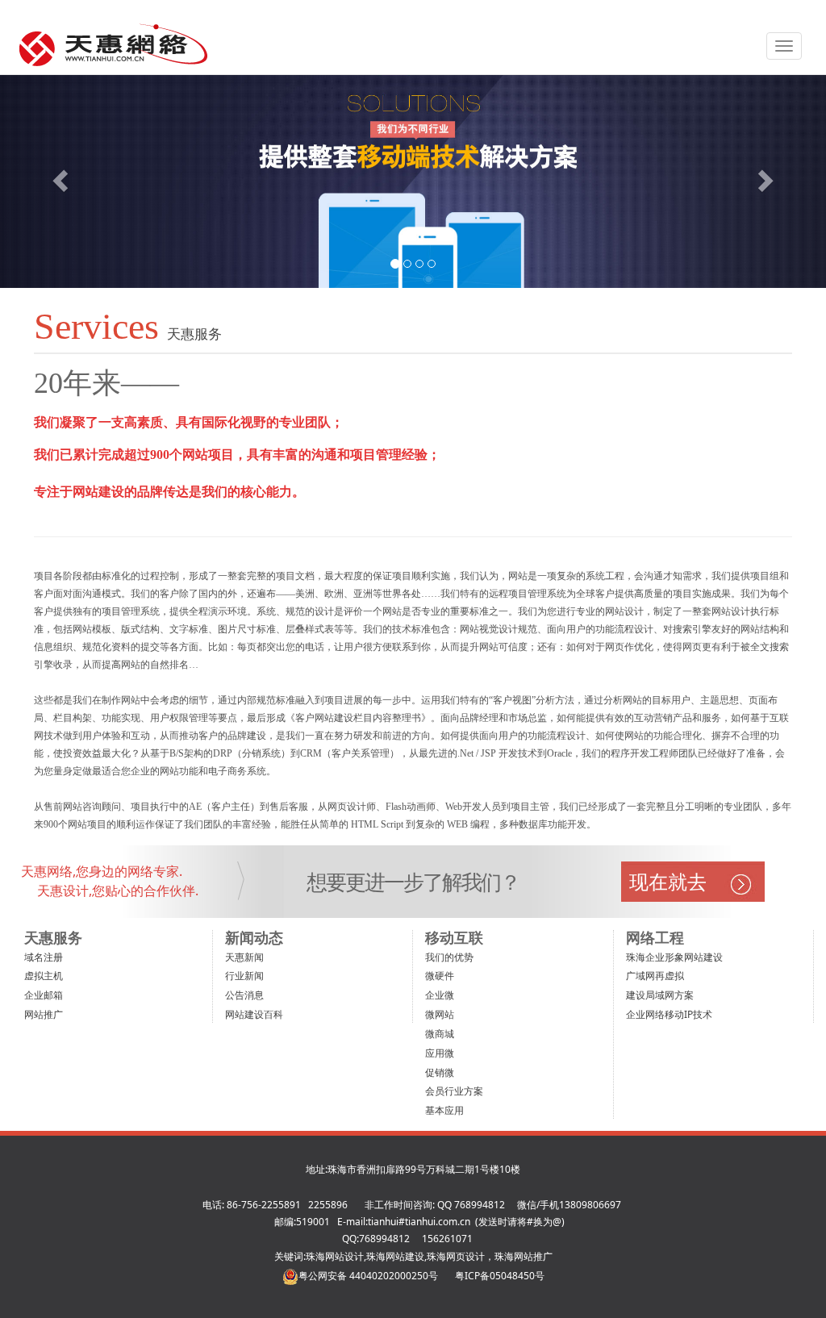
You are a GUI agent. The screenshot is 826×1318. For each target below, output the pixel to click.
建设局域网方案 (660, 995)
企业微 (439, 995)
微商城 (439, 1034)
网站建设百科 (254, 1014)
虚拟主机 (43, 975)
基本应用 (444, 1110)
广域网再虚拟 (655, 975)
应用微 (439, 1053)
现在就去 (668, 881)
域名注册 (43, 957)
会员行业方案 (454, 1091)
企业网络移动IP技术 (669, 1014)
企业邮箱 (43, 995)
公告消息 (244, 995)
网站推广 (43, 1014)
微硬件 (439, 975)
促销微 (439, 1072)
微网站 (439, 1014)
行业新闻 (244, 975)
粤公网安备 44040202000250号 (368, 1276)
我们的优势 (449, 957)
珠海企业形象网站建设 (674, 957)
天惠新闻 (244, 957)
